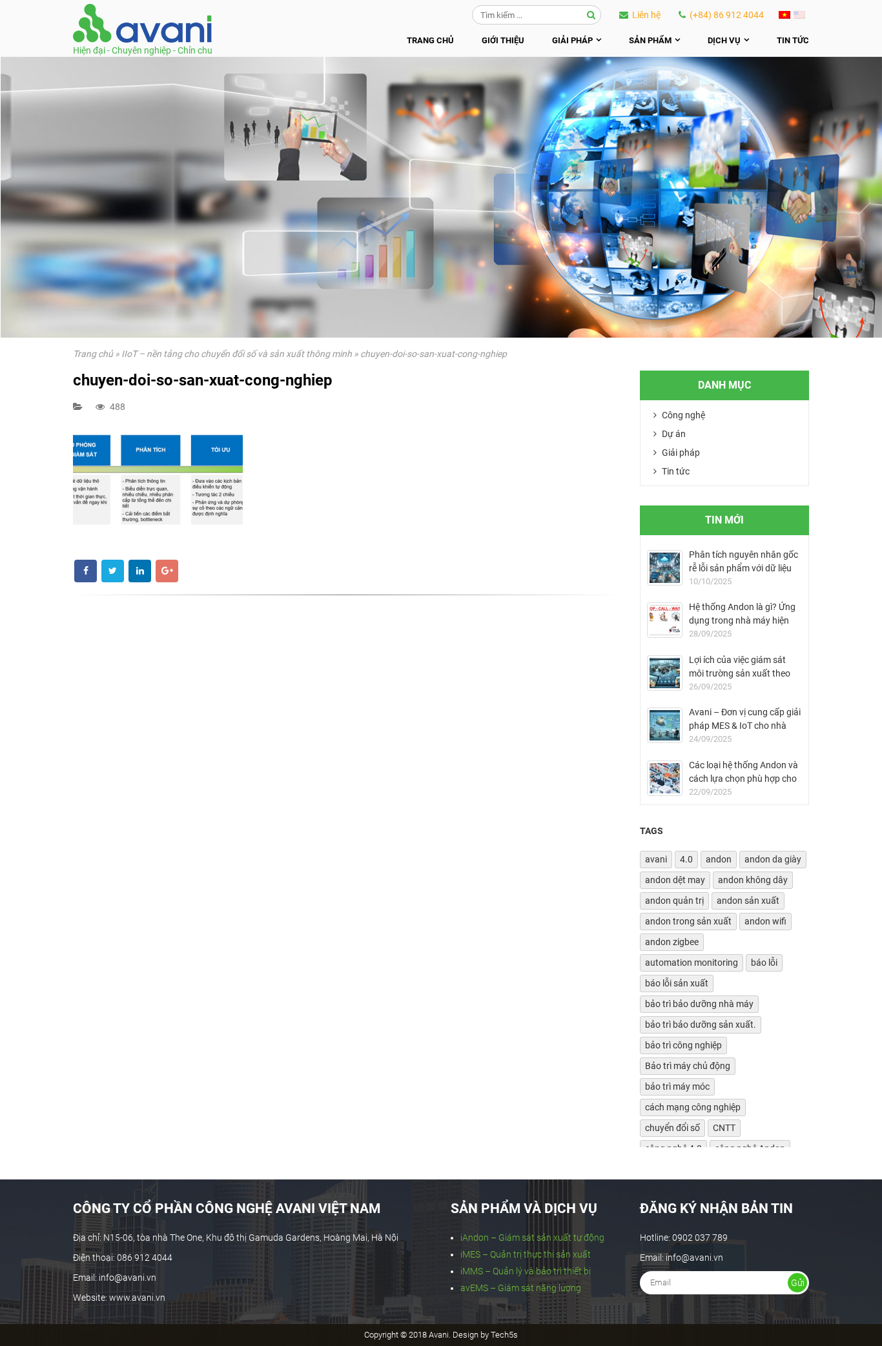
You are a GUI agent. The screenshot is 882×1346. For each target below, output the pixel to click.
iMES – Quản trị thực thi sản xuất (525, 1254)
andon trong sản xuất (688, 921)
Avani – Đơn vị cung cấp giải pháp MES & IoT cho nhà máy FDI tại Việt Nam (745, 725)
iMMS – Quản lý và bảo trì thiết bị (525, 1271)
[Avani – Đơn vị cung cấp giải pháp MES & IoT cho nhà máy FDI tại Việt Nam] (664, 725)
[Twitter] (112, 571)
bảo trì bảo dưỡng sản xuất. (700, 1024)
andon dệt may (675, 880)
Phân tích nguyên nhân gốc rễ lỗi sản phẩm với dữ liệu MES (743, 568)
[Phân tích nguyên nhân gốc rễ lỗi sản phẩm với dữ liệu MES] (664, 568)
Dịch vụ (724, 40)
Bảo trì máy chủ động (687, 1066)
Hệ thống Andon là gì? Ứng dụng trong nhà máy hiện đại (742, 620)
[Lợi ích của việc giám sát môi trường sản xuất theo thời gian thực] (664, 673)
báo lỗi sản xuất (676, 983)
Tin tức (793, 40)
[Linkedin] (139, 571)
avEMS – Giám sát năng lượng (520, 1288)
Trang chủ (430, 40)
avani (656, 859)
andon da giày (772, 859)
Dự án (673, 434)
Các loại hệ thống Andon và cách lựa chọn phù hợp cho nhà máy (743, 778)
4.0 (686, 859)
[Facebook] (85, 571)
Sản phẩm (650, 40)
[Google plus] (167, 571)
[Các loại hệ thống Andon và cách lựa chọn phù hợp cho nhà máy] (664, 778)
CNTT (724, 1128)
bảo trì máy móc (677, 1086)
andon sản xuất (748, 900)
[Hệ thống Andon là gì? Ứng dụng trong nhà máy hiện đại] (664, 620)
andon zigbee (672, 942)
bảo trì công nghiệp (683, 1045)
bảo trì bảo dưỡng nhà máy (699, 1004)
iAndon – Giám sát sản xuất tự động (532, 1237)
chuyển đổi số (672, 1128)
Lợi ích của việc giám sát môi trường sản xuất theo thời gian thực (739, 673)
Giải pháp (572, 40)
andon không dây (753, 880)
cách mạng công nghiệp (693, 1107)
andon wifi (765, 921)
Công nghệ (682, 415)
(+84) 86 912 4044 (726, 15)
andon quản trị (674, 900)
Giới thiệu (503, 40)
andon (719, 859)
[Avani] (142, 23)
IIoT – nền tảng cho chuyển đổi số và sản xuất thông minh (236, 354)
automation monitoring (691, 962)
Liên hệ (645, 15)
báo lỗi (764, 962)
